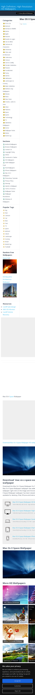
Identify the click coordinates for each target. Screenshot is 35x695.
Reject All (17, 691)
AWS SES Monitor (9, 309)
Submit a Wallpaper (11, 186)
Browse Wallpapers (11, 147)
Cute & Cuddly (9, 62)
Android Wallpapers (11, 144)
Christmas (8, 49)
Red (6, 213)
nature (7, 234)
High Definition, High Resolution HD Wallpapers (16, 7)
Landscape (8, 236)
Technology (8, 117)
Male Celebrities (10, 86)
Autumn (7, 36)
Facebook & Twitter (11, 157)
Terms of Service (10, 189)
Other (7, 107)
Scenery (7, 239)
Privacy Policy (9, 181)
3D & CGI (8, 23)
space (7, 228)
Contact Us (8, 149)
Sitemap (7, 183)
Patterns (7, 109)
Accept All (17, 681)
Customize (17, 686)
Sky (6, 210)
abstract (7, 231)
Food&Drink (9, 70)
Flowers (7, 68)
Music (7, 96)
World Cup (8, 136)
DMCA (7, 155)
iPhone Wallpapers (10, 170)
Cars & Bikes (9, 42)
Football (7, 247)
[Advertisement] (17, 336)
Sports (7, 115)
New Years (8, 99)
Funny (7, 73)
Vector (7, 128)
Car (6, 218)
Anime (7, 31)
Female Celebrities (10, 65)
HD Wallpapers (9, 160)
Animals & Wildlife (10, 29)
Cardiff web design (9, 307)
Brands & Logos (10, 39)
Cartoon (7, 215)
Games (7, 76)
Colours (7, 60)
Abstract (7, 26)
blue (6, 221)
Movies (7, 94)
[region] (17, 679)
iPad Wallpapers (10, 168)
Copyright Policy (10, 152)
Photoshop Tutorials (11, 178)
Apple (6, 34)
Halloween (8, 78)
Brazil (6, 242)
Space (7, 112)
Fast (6, 223)
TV (6, 120)
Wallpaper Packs (10, 130)
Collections (8, 57)
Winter (7, 133)
